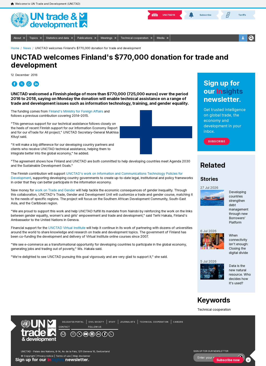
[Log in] (243, 38)
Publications (85, 38)
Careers (178, 322)
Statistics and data (58, 38)
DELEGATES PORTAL (73, 322)
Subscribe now (228, 360)
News (27, 48)
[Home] (49, 20)
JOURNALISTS (127, 322)
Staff (112, 322)
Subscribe (216, 141)
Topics (34, 38)
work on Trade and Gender (55, 190)
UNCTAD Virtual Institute (66, 228)
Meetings (107, 38)
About (18, 38)
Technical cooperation (135, 38)
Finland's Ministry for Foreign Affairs (76, 111)
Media (161, 38)
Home (15, 48)
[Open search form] (251, 38)
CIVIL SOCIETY (96, 322)
